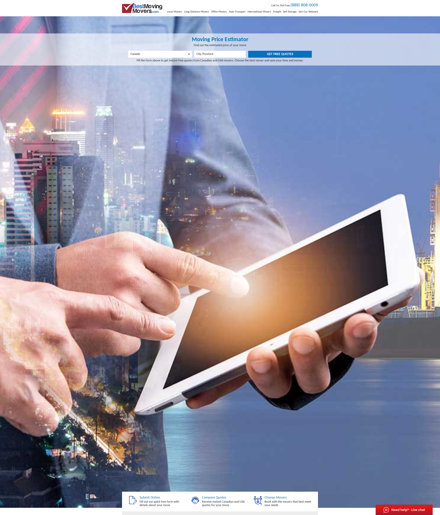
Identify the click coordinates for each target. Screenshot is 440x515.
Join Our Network (308, 11)
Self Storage (289, 11)
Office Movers (219, 11)
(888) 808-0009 (304, 5)
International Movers (259, 11)
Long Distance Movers (196, 11)
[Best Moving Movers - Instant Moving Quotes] (142, 8)
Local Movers (174, 11)
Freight (277, 11)
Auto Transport (237, 11)
